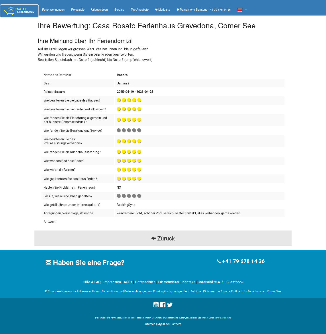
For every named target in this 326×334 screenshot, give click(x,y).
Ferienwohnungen (53, 9)
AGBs (128, 282)
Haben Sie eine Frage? (87, 262)
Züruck (165, 238)
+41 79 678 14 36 (243, 261)
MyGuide (163, 324)
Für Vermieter (168, 282)
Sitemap (150, 324)
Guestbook (235, 282)
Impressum (112, 282)
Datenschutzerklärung (220, 317)
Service (119, 9)
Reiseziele (77, 9)
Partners (176, 324)
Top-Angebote (140, 9)
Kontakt (188, 282)
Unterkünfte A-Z (211, 282)
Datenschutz (145, 282)
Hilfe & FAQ (92, 282)
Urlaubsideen (99, 9)
